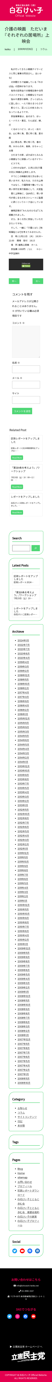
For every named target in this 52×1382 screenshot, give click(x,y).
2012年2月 (23, 844)
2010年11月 (23, 909)
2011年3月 (23, 892)
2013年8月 (23, 779)
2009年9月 (24, 957)
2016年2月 (23, 709)
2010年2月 (23, 939)
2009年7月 (24, 965)
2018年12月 (24, 675)
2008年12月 (24, 996)
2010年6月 (23, 931)
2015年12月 (24, 718)
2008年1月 (23, 1035)
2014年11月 (23, 736)
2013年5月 (23, 788)
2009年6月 (24, 970)
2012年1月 (23, 848)
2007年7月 (24, 1052)
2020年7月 (24, 649)
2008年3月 (24, 1026)
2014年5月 (23, 744)
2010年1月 (23, 944)
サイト (15, 393)
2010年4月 (23, 935)
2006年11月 (24, 1078)
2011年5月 (23, 883)
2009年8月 (24, 961)
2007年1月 (23, 1074)
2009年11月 (24, 952)
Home (21, 1173)
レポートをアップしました (25, 496)
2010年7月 (23, 926)
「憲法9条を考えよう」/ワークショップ (25, 469)
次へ (38, 281)
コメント (18, 323)
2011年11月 (23, 857)
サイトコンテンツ (27, 1117)
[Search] (35, 548)
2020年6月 (24, 653)
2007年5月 (24, 1061)
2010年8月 (23, 922)
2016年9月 (23, 701)
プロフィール (25, 1186)
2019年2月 (23, 671)
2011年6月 (23, 879)
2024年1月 (23, 640)
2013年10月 (24, 770)
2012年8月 (23, 818)
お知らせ (22, 1108)
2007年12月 (24, 1039)
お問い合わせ (25, 1182)
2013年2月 (23, 801)
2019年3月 (23, 666)
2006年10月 (24, 1082)
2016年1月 (23, 714)
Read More (17, 457)
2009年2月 (24, 987)
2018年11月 (23, 679)
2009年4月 (24, 978)
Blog (20, 1169)
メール (17, 378)
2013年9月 (23, 775)
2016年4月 (23, 705)
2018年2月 (23, 688)
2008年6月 (24, 1022)
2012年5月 (23, 831)
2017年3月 (23, 696)
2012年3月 (23, 840)
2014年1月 (23, 762)
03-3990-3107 (27, 1291)
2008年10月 (24, 1004)
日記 (20, 1121)
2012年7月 (23, 822)
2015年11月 (23, 723)
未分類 (21, 1125)
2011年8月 (23, 870)
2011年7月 (23, 874)
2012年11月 (23, 809)
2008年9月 (24, 1009)
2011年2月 (23, 896)
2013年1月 (23, 805)
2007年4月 (24, 1065)
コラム (43, 49)
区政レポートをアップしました (25, 440)
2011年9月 (23, 866)
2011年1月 (22, 900)
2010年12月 (24, 905)
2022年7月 (24, 645)
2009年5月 (24, 974)
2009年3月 (24, 983)
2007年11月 (24, 1044)
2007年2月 (24, 1070)
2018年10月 (24, 684)
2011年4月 (23, 887)
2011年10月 (23, 861)
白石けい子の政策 (27, 1216)
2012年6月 (23, 827)
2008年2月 (24, 1030)
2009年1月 (23, 991)
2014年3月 (23, 753)
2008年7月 (24, 1017)
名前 (16, 362)
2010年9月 (23, 918)
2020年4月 (24, 658)
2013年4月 (23, 792)
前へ (14, 281)
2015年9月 (23, 727)
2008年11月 (24, 1000)
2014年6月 (23, 740)
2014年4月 (23, 749)
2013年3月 (23, 796)
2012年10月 (24, 814)
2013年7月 (23, 783)
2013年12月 (24, 766)
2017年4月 (23, 692)
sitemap (22, 1177)
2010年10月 (24, 913)
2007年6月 (24, 1057)
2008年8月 (24, 1013)
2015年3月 (23, 731)
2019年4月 (23, 662)
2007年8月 (24, 1048)
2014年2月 (23, 757)
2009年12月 (24, 948)
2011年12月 (23, 853)
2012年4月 (23, 835)
